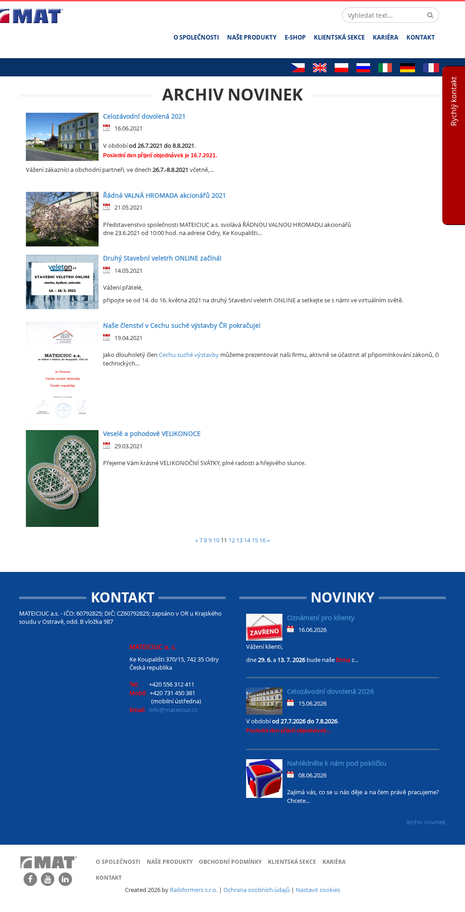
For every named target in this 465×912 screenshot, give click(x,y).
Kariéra (385, 37)
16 (262, 540)
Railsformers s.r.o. (194, 890)
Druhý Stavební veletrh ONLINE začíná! (162, 258)
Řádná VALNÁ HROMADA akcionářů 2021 (164, 195)
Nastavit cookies (318, 890)
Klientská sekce (339, 37)
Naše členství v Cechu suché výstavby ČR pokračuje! (182, 325)
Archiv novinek (426, 822)
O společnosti (196, 37)
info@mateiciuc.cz (173, 710)
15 (255, 540)
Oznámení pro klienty (321, 617)
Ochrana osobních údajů (256, 890)
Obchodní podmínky (230, 862)
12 (231, 540)
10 (216, 540)
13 (239, 540)
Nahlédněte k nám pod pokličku (336, 762)
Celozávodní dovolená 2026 (330, 691)
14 (247, 540)
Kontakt (420, 37)
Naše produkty (252, 37)
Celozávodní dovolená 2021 (144, 116)
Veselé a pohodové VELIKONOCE (152, 433)
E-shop (295, 37)
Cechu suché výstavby (189, 355)
